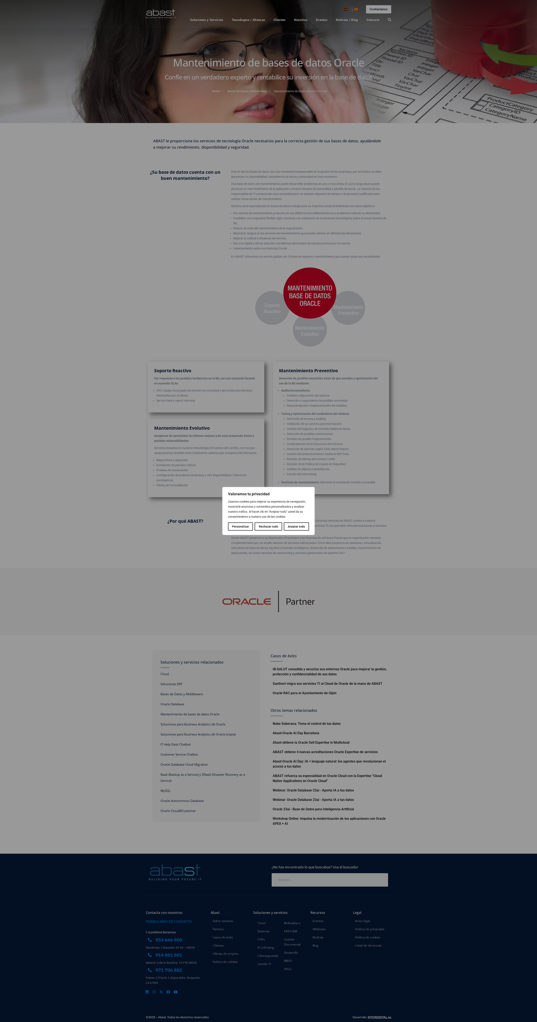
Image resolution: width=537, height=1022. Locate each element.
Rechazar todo (268, 526)
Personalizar (240, 526)
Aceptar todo (296, 526)
